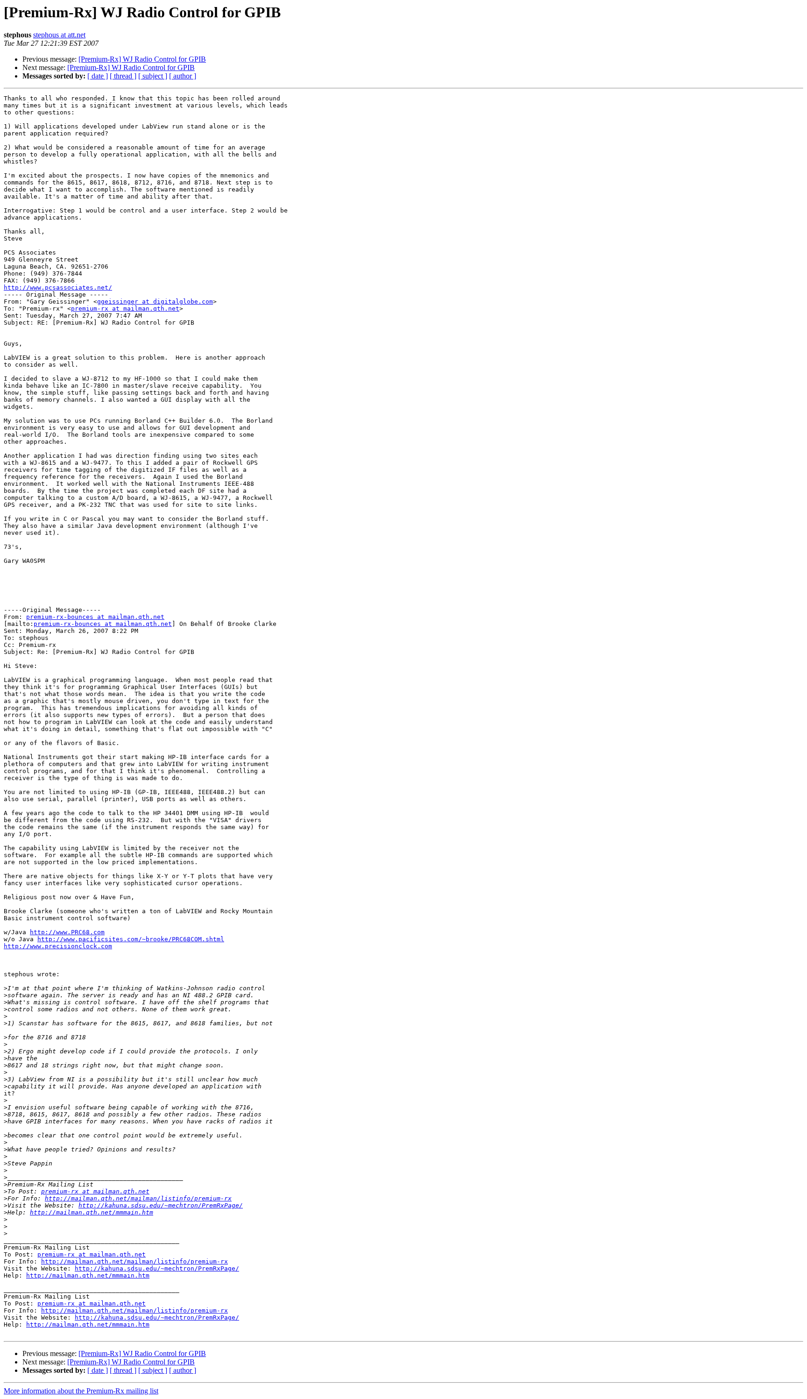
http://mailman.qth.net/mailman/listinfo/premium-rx (138, 1198)
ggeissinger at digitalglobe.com (155, 301)
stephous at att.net (59, 35)
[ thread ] (123, 76)
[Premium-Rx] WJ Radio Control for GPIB (142, 59)
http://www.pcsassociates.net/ (58, 287)
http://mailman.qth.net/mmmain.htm (91, 1212)
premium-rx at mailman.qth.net (125, 308)
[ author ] (182, 76)
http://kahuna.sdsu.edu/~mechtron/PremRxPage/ (160, 1205)
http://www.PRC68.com (67, 932)
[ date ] (97, 76)
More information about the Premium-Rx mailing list (81, 1391)
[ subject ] (152, 76)
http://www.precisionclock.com (58, 946)
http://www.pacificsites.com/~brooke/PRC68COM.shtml (130, 939)
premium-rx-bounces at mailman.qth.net (95, 616)
